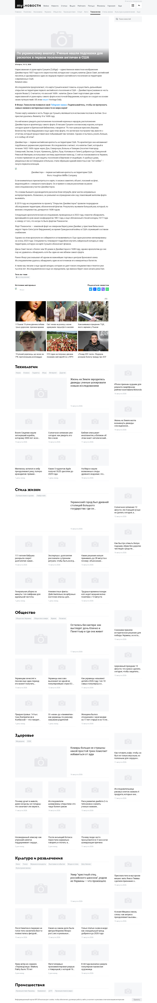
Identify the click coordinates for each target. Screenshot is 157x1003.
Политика (27, 12)
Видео (72, 6)
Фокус (22, 290)
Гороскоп (111, 6)
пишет (46, 99)
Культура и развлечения (125, 12)
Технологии (95, 12)
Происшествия (69, 12)
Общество (57, 12)
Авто (86, 12)
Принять (137, 1000)
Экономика (37, 12)
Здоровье (24, 735)
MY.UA (19, 4)
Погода (91, 6)
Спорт (79, 12)
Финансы (101, 6)
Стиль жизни (107, 12)
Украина (47, 12)
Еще (120, 6)
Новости (33, 5)
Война (46, 6)
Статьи (64, 6)
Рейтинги (82, 6)
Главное (18, 12)
